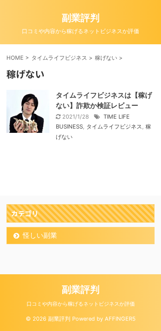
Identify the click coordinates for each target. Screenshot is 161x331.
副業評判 (81, 17)
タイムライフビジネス (114, 126)
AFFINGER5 (120, 319)
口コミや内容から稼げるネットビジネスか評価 (81, 303)
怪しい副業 (40, 235)
